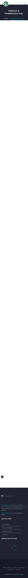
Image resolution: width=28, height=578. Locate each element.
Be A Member (22, 567)
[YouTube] (17, 562)
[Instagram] (15, 562)
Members (15, 567)
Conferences (10, 569)
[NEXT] (14, 477)
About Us (9, 567)
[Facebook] (10, 562)
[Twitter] (14, 562)
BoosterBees (20, 574)
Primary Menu (25, 4)
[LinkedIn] (12, 562)
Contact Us (18, 569)
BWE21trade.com (5, 505)
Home (4, 567)
